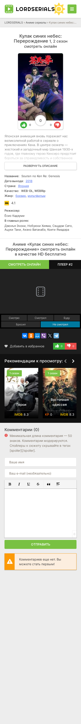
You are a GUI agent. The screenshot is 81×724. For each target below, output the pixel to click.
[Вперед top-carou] (73, 361)
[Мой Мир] (37, 335)
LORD (33, 9)
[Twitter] (50, 335)
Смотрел (40, 318)
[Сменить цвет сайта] (59, 9)
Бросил (21, 324)
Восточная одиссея (60, 402)
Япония (23, 186)
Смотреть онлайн (24, 264)
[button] (9, 484)
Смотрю (14, 318)
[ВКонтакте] (24, 335)
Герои (21, 404)
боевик (21, 196)
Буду (67, 318)
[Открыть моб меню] (72, 8)
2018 (29, 181)
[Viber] (43, 335)
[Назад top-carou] (65, 361)
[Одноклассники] (31, 335)
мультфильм (36, 196)
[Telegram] (56, 335)
